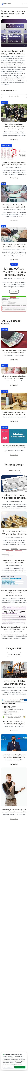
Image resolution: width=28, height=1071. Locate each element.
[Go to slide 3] (24, 45)
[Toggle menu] (25, 4)
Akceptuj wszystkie (20, 1067)
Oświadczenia (6, 145)
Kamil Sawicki (9, 167)
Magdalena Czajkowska (9, 209)
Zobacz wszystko (14, 96)
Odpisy (6, 31)
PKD (3, 184)
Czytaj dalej (14, 291)
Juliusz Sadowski (7, 41)
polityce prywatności (16, 1064)
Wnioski (14, 264)
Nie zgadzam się (8, 1067)
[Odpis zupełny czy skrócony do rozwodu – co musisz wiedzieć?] (14, 33)
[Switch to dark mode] (22, 3)
